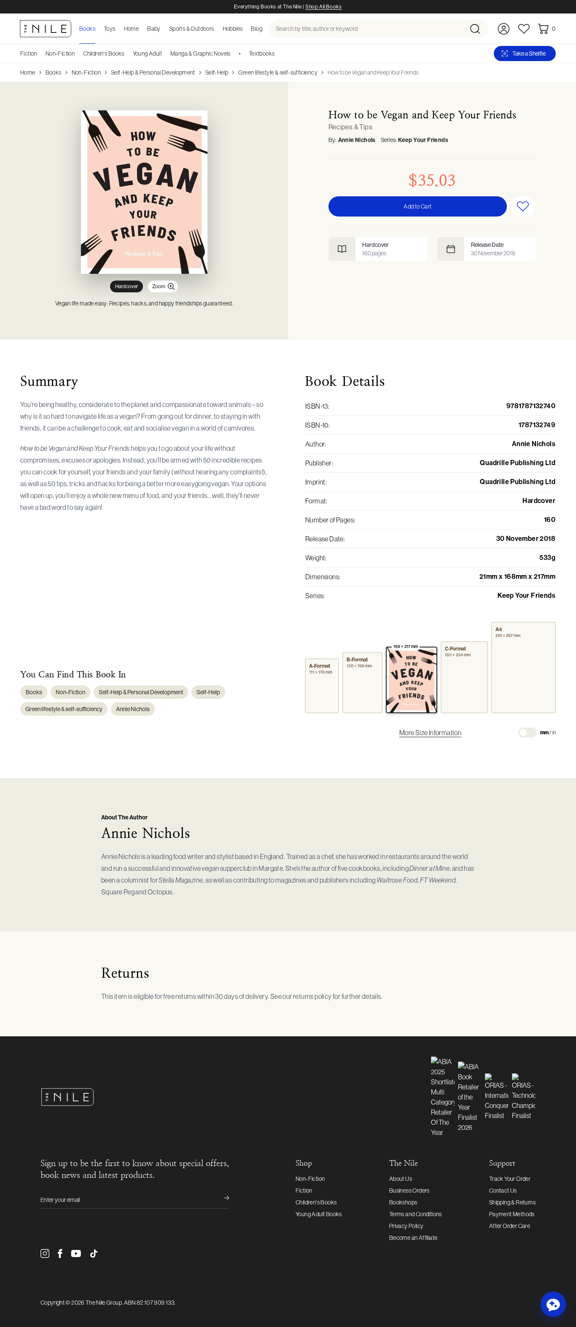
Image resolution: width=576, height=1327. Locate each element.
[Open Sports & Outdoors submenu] (216, 28)
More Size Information (430, 732)
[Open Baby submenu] (163, 28)
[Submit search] (478, 28)
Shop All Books (323, 7)
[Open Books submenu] (97, 28)
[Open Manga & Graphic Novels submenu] (233, 53)
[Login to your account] (504, 29)
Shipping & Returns (512, 1202)
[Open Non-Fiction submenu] (77, 53)
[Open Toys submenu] (118, 28)
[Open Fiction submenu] (40, 53)
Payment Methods (512, 1214)
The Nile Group (104, 1302)
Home (27, 72)
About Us (400, 1178)
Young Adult (147, 53)
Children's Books (103, 53)
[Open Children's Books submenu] (127, 53)
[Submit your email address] (221, 1199)
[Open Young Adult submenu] (164, 53)
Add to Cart (417, 206)
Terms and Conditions (415, 1214)
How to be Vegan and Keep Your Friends (373, 72)
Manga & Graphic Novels (200, 53)
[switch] (527, 733)
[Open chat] (553, 1304)
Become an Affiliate (413, 1237)
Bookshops (403, 1202)
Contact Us (503, 1190)
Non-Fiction (60, 53)
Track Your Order (509, 1178)
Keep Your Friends (423, 140)
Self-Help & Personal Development (153, 72)
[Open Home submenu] (141, 28)
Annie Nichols (357, 140)
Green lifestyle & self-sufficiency (278, 72)
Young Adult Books (319, 1214)
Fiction (28, 53)
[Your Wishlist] (524, 29)
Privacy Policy (406, 1226)
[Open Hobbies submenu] (245, 28)
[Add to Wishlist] (523, 206)
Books (54, 72)
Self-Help (217, 72)
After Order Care (509, 1226)
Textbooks (262, 53)
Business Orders (409, 1190)
